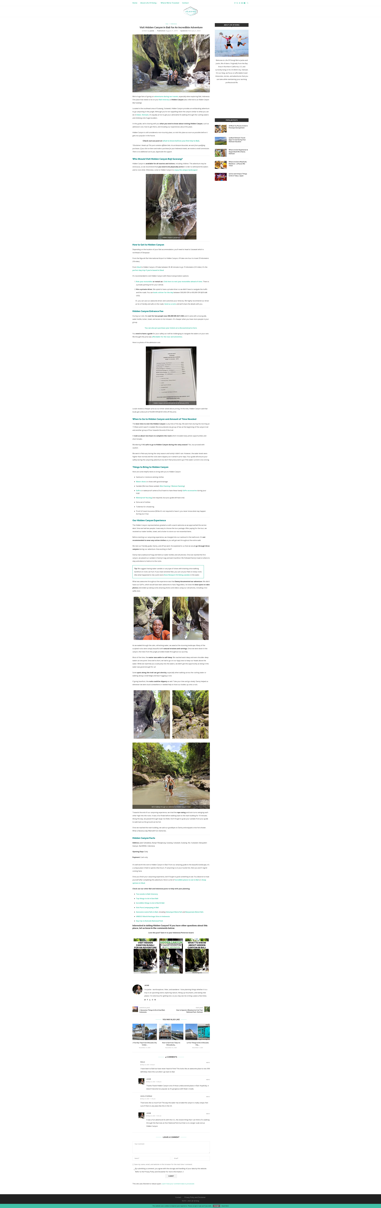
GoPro (138, 490)
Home (134, 3)
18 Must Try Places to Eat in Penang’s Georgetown (238, 127)
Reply (208, 1062)
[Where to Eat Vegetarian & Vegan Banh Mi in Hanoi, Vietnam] (221, 153)
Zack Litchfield (146, 1096)
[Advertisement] (230, 100)
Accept (216, 1206)
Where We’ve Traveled (170, 3)
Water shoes (141, 482)
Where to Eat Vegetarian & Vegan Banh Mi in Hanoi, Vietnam (238, 151)
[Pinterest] (242, 3)
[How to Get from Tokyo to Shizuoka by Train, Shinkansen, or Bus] (171, 1032)
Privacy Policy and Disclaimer (195, 1197)
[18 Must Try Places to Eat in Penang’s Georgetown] (221, 129)
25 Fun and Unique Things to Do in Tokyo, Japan (238, 175)
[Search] (248, 3)
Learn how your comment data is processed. (178, 1184)
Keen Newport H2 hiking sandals (177, 575)
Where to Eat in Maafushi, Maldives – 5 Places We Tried (238, 163)
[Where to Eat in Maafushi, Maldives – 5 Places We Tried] (221, 165)
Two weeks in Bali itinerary (147, 894)
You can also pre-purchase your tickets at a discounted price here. (171, 328)
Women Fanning (177, 486)
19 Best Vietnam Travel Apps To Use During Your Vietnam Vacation (237, 139)
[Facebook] (234, 3)
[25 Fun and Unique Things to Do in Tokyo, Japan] (221, 177)
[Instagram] (239, 3)
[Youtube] (244, 3)
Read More (225, 1206)
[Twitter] (237, 3)
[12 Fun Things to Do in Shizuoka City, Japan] (197, 1032)
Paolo (142, 1062)
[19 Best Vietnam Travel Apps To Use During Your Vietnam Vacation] (221, 141)
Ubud (139, 267)
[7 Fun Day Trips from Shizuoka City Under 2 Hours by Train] (144, 1032)
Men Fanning (165, 486)
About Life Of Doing (148, 3)
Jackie (152, 31)
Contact (185, 3)
